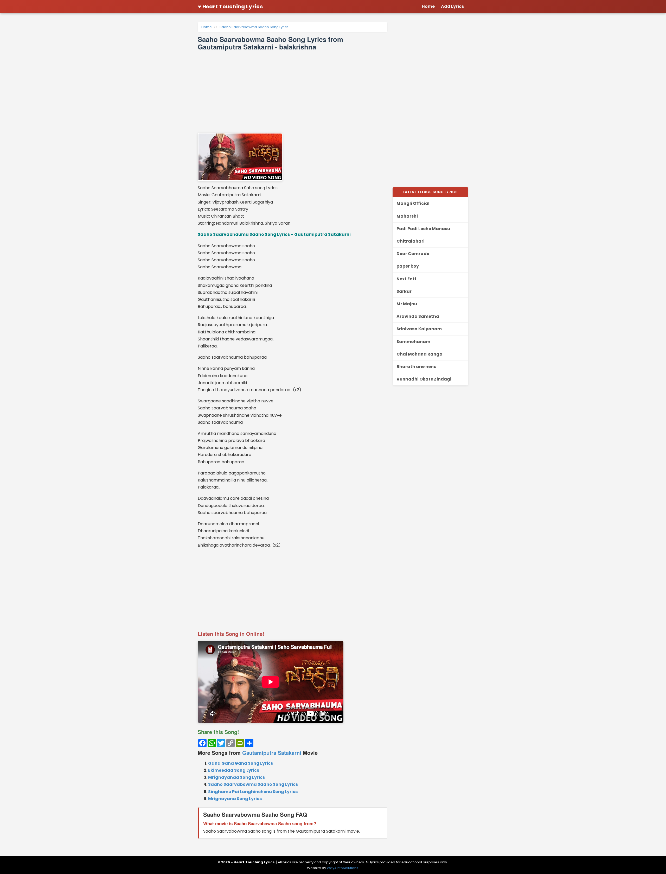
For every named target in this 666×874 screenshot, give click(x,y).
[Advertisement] (292, 91)
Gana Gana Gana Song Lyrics (240, 763)
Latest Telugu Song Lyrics (430, 191)
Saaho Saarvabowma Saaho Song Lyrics (254, 26)
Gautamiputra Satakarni (271, 752)
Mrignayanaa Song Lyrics (236, 777)
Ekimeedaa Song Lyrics (233, 770)
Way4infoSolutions (342, 867)
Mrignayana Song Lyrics (235, 799)
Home (206, 26)
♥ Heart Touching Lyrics (230, 6)
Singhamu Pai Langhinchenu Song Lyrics (253, 792)
